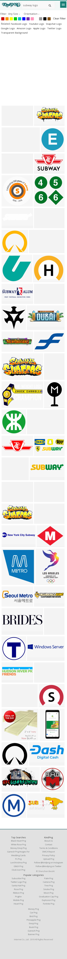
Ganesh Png (33, 930)
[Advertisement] (33, 70)
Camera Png (48, 882)
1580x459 (40, 521)
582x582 (46, 789)
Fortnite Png (48, 903)
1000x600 (40, 226)
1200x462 (8, 604)
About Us (48, 840)
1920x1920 (8, 658)
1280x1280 (8, 738)
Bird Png (33, 916)
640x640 (39, 204)
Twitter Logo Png (18, 882)
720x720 (46, 150)
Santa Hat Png (18, 885)
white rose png (18, 844)
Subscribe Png (18, 878)
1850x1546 (8, 478)
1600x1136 (41, 171)
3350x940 (8, 680)
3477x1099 (8, 349)
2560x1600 (41, 123)
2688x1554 (8, 406)
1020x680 (8, 328)
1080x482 (50, 377)
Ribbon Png (18, 892)
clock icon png (18, 869)
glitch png (18, 866)
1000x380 (8, 453)
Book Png (33, 927)
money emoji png (18, 848)
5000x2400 (8, 500)
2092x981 (8, 521)
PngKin (18, 896)
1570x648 (35, 763)
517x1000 (46, 738)
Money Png (33, 909)
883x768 (7, 763)
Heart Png (18, 903)
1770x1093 (8, 171)
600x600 (39, 280)
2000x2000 (8, 815)
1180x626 (8, 632)
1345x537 (33, 815)
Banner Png (33, 934)
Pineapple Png (33, 919)
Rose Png (18, 889)
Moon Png (48, 892)
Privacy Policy (48, 855)
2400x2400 (8, 123)
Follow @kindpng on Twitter (48, 866)
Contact (48, 844)
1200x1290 (8, 582)
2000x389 (8, 545)
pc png (18, 859)
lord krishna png (18, 862)
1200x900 (43, 545)
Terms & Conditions (48, 848)
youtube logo (37, 23)
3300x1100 (8, 302)
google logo (8, 28)
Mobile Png (18, 900)
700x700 (7, 204)
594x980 (49, 406)
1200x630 (36, 478)
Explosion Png (48, 900)
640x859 (49, 632)
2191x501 (8, 150)
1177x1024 (8, 251)
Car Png (33, 912)
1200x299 (40, 604)
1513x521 (33, 328)
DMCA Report (48, 851)
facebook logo (19, 23)
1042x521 (35, 251)
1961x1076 (41, 349)
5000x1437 (41, 680)
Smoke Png (48, 889)
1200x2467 (42, 582)
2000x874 (40, 453)
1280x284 (40, 500)
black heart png (18, 840)
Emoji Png (33, 923)
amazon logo (24, 28)
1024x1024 (8, 280)
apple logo (39, 28)
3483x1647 (8, 377)
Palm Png (48, 878)
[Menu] (63, 4)
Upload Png (48, 859)
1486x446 (33, 432)
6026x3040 (8, 789)
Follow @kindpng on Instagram (48, 862)
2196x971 (40, 302)
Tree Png (48, 885)
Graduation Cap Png (48, 896)
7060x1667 (34, 658)
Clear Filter (59, 18)
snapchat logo (54, 23)
